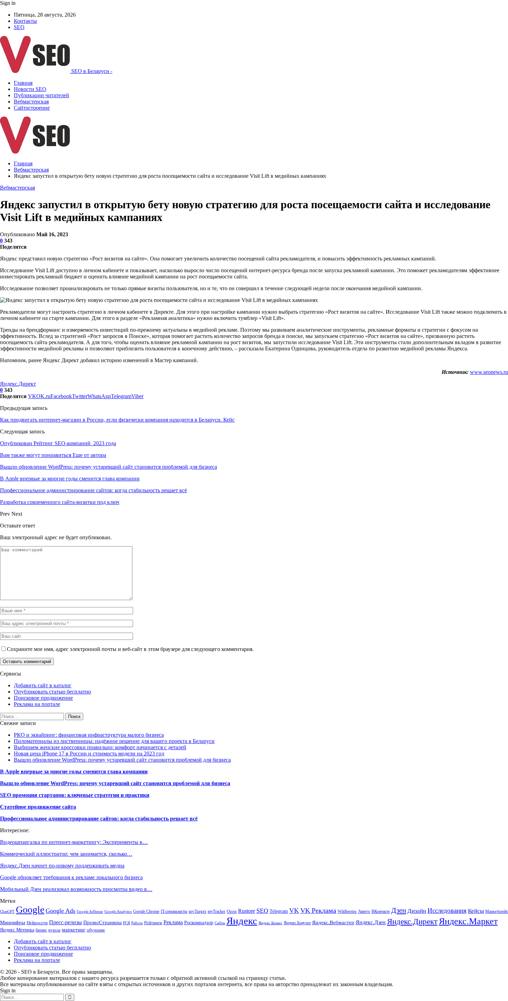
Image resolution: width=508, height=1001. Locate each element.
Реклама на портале (37, 704)
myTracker (216, 911)
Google (30, 909)
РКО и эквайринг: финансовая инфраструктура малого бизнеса (89, 735)
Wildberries (347, 911)
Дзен (398, 910)
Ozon (232, 911)
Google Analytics (118, 911)
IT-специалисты (174, 911)
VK (294, 910)
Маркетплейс (496, 911)
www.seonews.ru (489, 372)
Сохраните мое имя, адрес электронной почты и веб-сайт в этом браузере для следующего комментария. (130, 649)
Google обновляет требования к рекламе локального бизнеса (71, 877)
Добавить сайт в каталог (43, 685)
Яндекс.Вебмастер (333, 922)
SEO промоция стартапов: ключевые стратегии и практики (74, 795)
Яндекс (241, 920)
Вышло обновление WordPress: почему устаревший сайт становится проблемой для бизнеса (122, 760)
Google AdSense (90, 911)
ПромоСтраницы (102, 922)
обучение (96, 930)
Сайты (220, 923)
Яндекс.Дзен (371, 922)
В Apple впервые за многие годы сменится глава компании (74, 771)
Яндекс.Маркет (468, 921)
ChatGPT (7, 911)
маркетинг (73, 930)
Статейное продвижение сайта (38, 807)
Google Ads (60, 910)
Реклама (173, 922)
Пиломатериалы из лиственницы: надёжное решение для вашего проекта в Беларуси (114, 741)
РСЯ (126, 923)
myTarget (197, 911)
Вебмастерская (31, 101)
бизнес (41, 930)
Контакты (25, 21)
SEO (19, 27)
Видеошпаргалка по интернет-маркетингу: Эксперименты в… (74, 842)
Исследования (447, 910)
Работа (137, 923)
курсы (54, 930)
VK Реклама (318, 910)
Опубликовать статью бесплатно (52, 692)
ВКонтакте (380, 911)
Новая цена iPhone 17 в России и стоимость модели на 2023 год (89, 753)
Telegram (279, 911)
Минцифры (12, 922)
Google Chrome (146, 911)
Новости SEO (30, 89)
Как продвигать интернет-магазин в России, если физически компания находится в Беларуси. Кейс (117, 420)
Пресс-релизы (65, 922)
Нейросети (37, 922)
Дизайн (416, 911)
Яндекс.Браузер (297, 923)
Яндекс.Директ (18, 384)
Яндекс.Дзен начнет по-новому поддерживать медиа (62, 866)
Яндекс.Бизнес (270, 923)
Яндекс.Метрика (17, 930)
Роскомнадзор (198, 922)
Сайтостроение (32, 108)
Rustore (246, 911)
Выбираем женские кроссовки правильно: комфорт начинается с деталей (100, 747)
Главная (23, 83)
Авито (364, 911)
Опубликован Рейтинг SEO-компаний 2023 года (58, 443)
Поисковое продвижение (43, 698)
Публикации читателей (41, 95)
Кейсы (476, 911)
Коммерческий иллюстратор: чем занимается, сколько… (66, 854)
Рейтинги (153, 922)
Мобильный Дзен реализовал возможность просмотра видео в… (76, 889)
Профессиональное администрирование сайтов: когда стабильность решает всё (99, 818)
